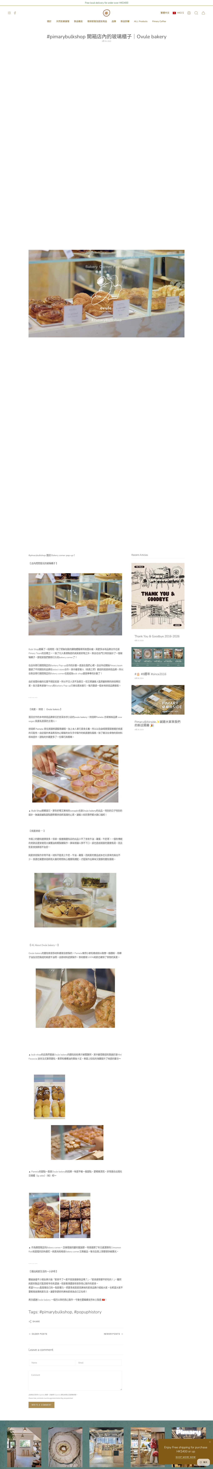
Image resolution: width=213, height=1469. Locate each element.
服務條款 (73, 1395)
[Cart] (203, 13)
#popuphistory (88, 1312)
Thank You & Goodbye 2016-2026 (157, 636)
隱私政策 (64, 1395)
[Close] (209, 1441)
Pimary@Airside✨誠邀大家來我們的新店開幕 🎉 (157, 724)
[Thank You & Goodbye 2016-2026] (157, 596)
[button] (49, 21)
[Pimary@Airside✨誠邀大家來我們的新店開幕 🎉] (157, 700)
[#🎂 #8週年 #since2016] (157, 657)
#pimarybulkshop (55, 1312)
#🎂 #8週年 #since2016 (150, 674)
